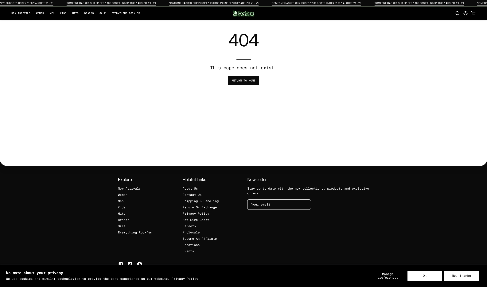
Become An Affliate (200, 239)
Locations (191, 245)
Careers (189, 226)
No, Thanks (461, 276)
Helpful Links (194, 179)
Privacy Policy (185, 279)
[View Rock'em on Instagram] (120, 264)
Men (121, 201)
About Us (190, 189)
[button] (89, 13)
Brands (123, 220)
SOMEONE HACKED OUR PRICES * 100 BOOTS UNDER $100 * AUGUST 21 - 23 (108, 3)
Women (122, 195)
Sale (122, 226)
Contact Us (192, 195)
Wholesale (191, 232)
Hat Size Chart (196, 220)
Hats (122, 214)
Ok (425, 276)
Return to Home (243, 80)
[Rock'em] (243, 13)
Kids (122, 207)
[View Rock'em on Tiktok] (129, 264)
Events (188, 251)
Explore (125, 179)
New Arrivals (129, 189)
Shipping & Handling (201, 201)
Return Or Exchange (200, 207)
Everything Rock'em (135, 232)
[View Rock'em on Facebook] (139, 264)
